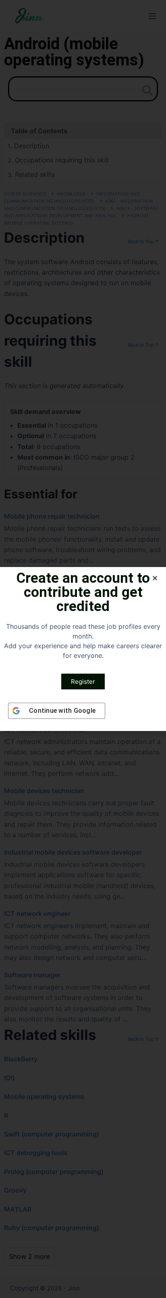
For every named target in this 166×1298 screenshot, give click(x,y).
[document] (83, 649)
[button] (155, 578)
